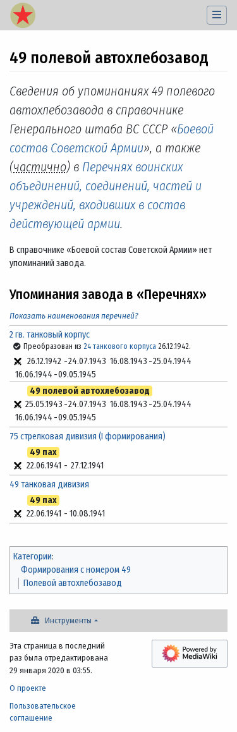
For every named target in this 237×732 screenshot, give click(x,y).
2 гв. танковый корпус (49, 334)
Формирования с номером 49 (76, 569)
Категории (32, 556)
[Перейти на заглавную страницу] (22, 16)
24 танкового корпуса (119, 346)
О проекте (27, 688)
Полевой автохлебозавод (72, 583)
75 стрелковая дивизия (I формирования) (87, 436)
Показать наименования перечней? (73, 315)
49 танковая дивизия (49, 484)
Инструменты (68, 620)
